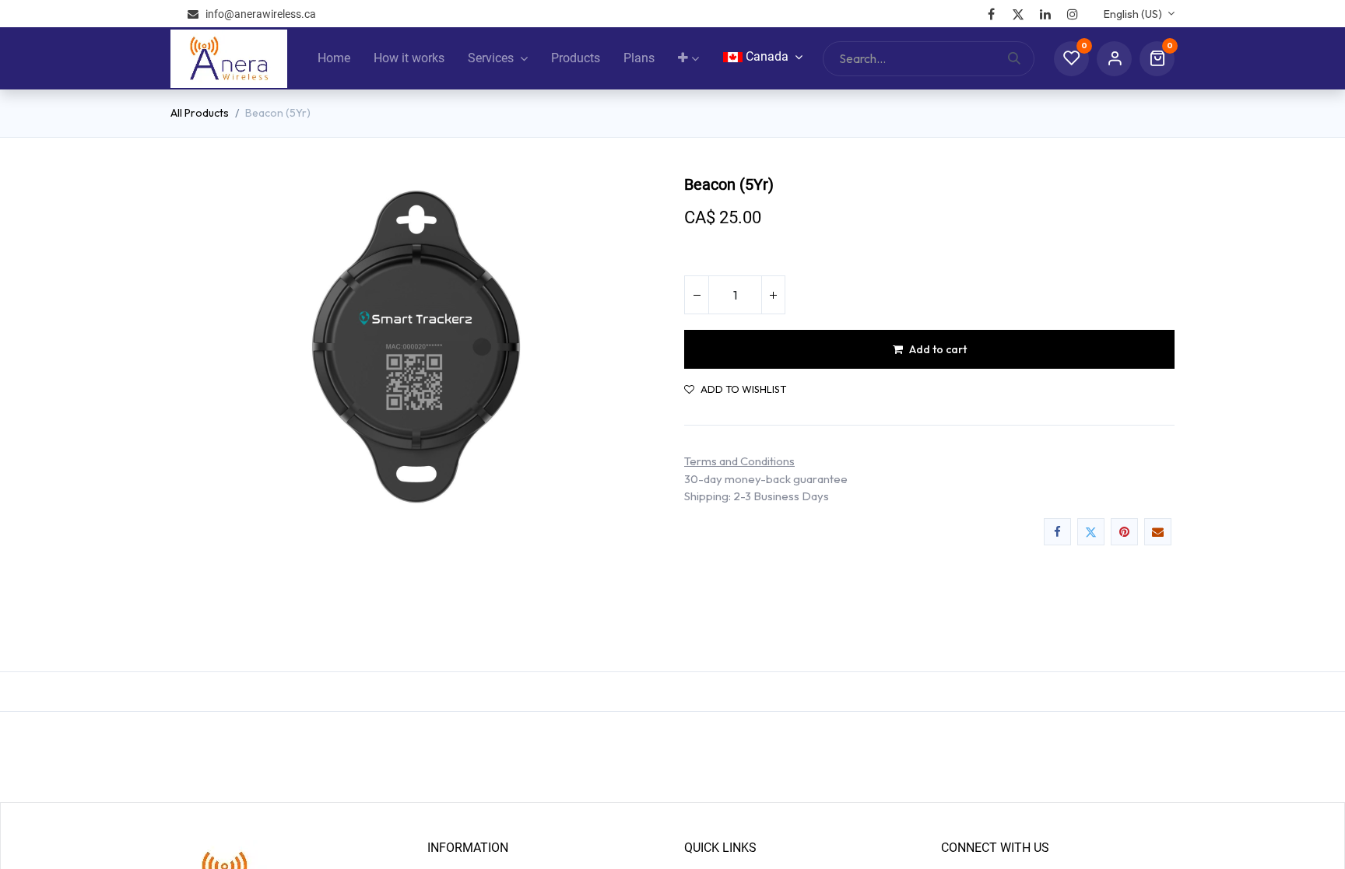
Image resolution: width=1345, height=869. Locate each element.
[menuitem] (334, 58)
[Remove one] (696, 295)
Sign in (1114, 58)
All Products (199, 113)
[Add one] (773, 295)
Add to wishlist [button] (743, 389)
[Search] (1020, 58)
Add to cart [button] (938, 349)
